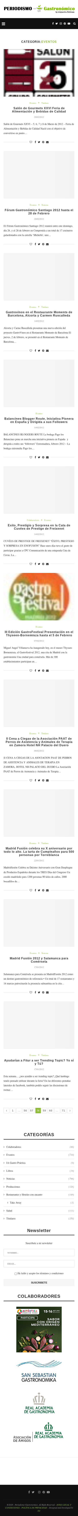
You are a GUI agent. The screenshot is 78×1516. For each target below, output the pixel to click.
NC (39, 1510)
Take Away (42, 1202)
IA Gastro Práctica (40, 1162)
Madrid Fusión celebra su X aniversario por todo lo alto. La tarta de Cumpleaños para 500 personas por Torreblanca (39, 852)
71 (63, 1110)
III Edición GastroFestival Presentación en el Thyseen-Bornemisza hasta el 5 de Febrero (39, 633)
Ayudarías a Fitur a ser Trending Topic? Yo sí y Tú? (39, 1062)
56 (25, 1110)
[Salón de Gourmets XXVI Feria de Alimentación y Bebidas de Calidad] (39, 73)
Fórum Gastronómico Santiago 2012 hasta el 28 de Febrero (39, 212)
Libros (40, 1170)
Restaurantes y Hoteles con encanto (40, 1194)
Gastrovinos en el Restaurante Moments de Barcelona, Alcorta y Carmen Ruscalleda (39, 314)
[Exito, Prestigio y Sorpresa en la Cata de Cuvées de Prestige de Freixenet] (39, 490)
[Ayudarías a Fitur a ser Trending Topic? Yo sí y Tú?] (39, 1025)
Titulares (45, 103)
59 (44, 1110)
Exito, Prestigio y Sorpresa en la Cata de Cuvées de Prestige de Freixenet (39, 527)
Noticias (45, 205)
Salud (40, 1210)
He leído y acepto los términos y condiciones (40, 1273)
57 (31, 1110)
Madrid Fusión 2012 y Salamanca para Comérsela (39, 960)
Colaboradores (33, 520)
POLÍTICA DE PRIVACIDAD (34, 1507)
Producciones (40, 1186)
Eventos (33, 103)
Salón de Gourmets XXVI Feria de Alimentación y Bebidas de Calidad (39, 110)
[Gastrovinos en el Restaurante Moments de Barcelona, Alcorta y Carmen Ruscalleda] (39, 277)
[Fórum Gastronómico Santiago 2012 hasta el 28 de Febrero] (39, 175)
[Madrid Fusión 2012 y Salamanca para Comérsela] (39, 923)
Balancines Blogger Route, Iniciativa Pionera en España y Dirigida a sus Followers (39, 420)
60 (50, 1110)
